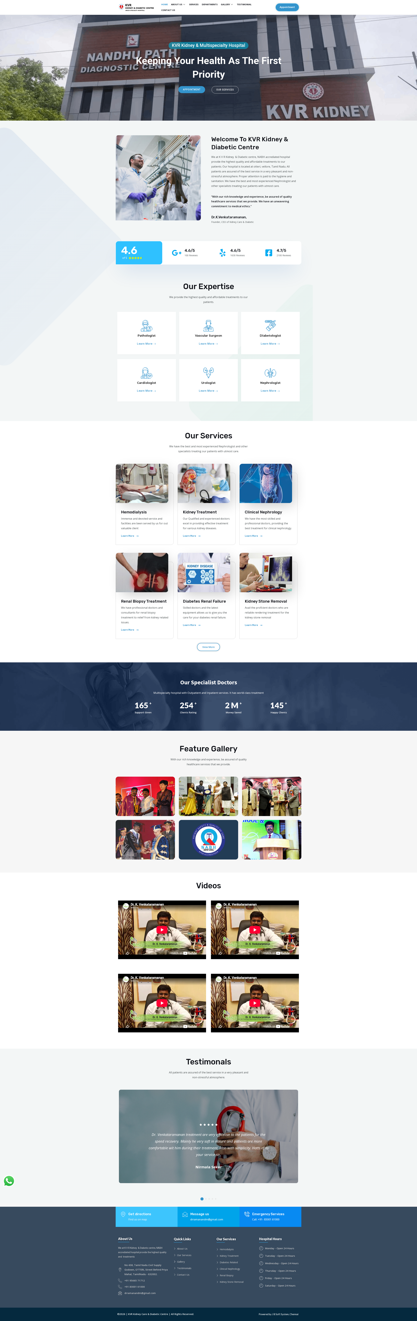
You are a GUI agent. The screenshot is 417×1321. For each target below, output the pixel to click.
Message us (199, 1214)
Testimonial (244, 4)
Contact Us (168, 10)
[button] (287, 7)
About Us (176, 4)
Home (164, 4)
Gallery (225, 4)
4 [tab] (212, 1199)
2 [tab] (206, 1199)
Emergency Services (268, 1214)
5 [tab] (215, 1199)
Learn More (145, 343)
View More (208, 647)
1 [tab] (201, 1199)
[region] (208, 68)
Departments (210, 4)
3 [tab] (209, 1199)
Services (194, 4)
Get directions (139, 1214)
